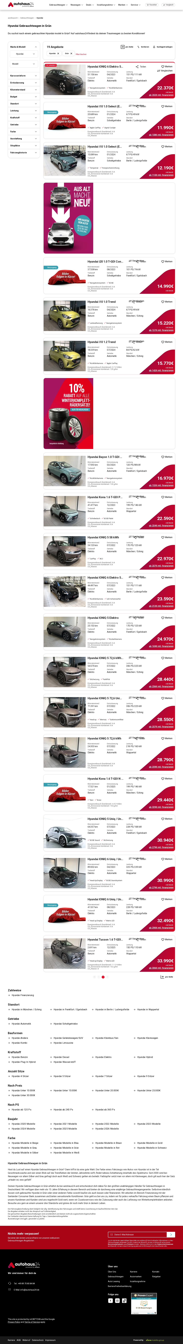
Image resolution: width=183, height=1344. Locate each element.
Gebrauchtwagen (116, 1276)
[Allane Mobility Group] (155, 1340)
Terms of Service (32, 1322)
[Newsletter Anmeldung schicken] (171, 1234)
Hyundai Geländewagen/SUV (68, 1038)
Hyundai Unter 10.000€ (23, 1090)
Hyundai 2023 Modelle (149, 1124)
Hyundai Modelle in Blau (66, 1143)
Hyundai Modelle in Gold (150, 1143)
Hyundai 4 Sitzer (20, 1076)
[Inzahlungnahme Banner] (109, 218)
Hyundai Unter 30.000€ (23, 1095)
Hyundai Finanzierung (23, 995)
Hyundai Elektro (103, 1057)
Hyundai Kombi (19, 1043)
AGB (19, 1340)
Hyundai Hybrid (145, 1057)
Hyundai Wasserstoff (65, 1062)
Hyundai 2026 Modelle (107, 1128)
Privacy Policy (14, 1322)
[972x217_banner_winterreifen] (109, 413)
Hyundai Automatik (21, 1023)
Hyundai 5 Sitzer (62, 1076)
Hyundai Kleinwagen (147, 1038)
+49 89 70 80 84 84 (26, 1283)
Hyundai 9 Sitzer (145, 1076)
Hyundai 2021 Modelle (65, 1124)
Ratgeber (156, 1276)
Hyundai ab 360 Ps (105, 1109)
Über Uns (112, 1272)
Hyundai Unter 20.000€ (107, 1090)
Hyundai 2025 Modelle (65, 1128)
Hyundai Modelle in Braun (108, 1143)
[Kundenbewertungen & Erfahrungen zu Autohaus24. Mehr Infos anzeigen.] (144, 1303)
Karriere (133, 1272)
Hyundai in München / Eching (26, 1009)
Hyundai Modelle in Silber (25, 1152)
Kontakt (155, 1272)
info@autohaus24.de (29, 1290)
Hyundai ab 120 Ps (21, 1109)
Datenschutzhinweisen (165, 1244)
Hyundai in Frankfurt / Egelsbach (70, 1009)
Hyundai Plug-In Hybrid (24, 1062)
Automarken (136, 1276)
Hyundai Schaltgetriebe (66, 1023)
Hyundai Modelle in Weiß (66, 1152)
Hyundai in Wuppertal (148, 1009)
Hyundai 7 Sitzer (104, 1076)
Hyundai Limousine (63, 1043)
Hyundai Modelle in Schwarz (152, 1147)
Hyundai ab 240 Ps (63, 1109)
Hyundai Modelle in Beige (25, 1143)
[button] (24, 46)
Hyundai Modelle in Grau (24, 1147)
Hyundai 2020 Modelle (23, 1124)
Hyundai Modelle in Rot (107, 1147)
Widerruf (26, 1340)
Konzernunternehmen (115, 1244)
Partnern (130, 1244)
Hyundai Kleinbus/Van (106, 1038)
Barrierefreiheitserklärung (119, 1286)
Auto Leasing (114, 1281)
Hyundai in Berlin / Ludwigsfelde (112, 1009)
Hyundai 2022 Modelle (107, 1124)
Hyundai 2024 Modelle (23, 1128)
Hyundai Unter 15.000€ (65, 1090)
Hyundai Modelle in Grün (66, 1147)
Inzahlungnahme (137, 1281)
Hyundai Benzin (20, 1057)
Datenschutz (38, 1340)
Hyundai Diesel (61, 1057)
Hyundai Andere (20, 1038)
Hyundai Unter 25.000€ (149, 1090)
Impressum (50, 1340)
